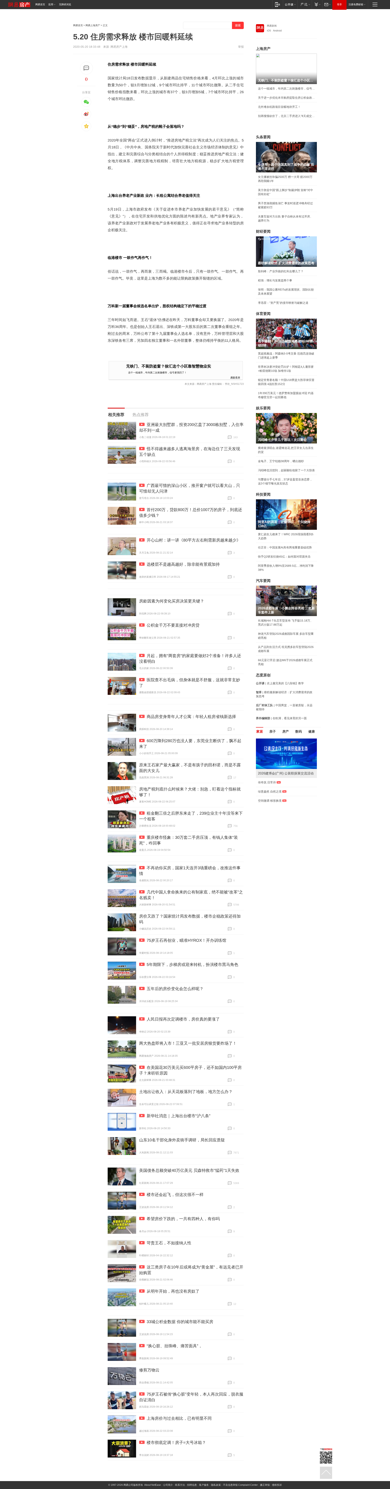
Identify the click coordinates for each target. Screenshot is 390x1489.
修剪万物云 (149, 1370)
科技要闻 (263, 494)
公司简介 (168, 1485)
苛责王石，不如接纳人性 (169, 1243)
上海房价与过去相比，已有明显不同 (179, 1418)
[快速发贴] (86, 68)
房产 (285, 731)
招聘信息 (192, 1485)
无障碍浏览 (65, 4)
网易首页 (40, 4)
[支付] (317, 4)
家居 (259, 731)
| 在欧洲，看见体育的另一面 (281, 718)
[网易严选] (304, 4)
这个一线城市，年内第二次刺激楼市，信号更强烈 (286, 88)
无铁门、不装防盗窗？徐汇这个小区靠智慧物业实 (168, 366)
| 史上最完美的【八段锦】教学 (280, 683)
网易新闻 (272, 25)
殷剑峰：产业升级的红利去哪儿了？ (280, 271)
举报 (241, 46)
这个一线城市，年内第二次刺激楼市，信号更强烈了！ (157, 372)
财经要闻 (263, 231)
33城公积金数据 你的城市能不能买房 (180, 1321)
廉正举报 (265, 1485)
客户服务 (204, 1485)
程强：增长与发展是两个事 (275, 280)
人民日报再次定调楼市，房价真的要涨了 (183, 1019)
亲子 (272, 731)
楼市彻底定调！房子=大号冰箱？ (176, 1442)
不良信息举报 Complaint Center (240, 1485)
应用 (50, 4)
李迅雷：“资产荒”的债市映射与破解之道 (283, 302)
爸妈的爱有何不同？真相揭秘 (276, 822)
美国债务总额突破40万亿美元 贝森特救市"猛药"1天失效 (189, 1170)
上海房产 (263, 49)
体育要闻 (263, 314)
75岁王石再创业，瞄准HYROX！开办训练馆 (186, 940)
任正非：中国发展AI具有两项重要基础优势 (285, 547)
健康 (311, 731)
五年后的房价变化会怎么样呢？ (175, 988)
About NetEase (152, 1485)
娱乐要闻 (263, 408)
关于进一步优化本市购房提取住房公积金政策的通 (286, 97)
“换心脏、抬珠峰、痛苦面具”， (174, 1346)
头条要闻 (263, 137)
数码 (298, 731)
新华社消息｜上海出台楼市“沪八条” (178, 1116)
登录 (339, 4)
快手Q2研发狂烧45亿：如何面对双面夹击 (284, 556)
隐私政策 (216, 1485)
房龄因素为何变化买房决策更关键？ (171, 601)
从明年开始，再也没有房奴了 (173, 1291)
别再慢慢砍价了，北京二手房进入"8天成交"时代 (286, 116)
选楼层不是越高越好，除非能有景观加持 (183, 564)
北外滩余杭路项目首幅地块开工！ (279, 106)
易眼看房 (235, 377)
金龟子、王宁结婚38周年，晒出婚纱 (281, 461)
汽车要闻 (263, 581)
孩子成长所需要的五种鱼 (273, 786)
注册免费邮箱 (356, 4)
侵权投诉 (277, 1485)
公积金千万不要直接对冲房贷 (173, 625)
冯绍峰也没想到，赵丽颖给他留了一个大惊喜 (286, 470)
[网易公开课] (290, 4)
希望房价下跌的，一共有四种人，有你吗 (183, 1219)
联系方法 (180, 1485)
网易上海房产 (93, 25)
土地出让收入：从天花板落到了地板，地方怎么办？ (186, 1091)
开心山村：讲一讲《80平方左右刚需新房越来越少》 (193, 540)
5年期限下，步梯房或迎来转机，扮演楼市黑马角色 (192, 964)
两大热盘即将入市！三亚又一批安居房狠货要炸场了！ (188, 1043)
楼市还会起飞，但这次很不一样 (175, 1194)
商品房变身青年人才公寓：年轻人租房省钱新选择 (191, 716)
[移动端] (277, 4)
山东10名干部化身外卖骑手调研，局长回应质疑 (182, 1140)
